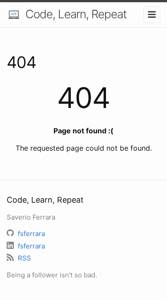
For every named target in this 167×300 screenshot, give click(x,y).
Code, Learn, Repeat (75, 14)
